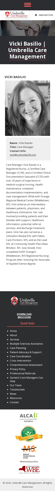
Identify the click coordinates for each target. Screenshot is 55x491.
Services (14, 339)
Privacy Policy (17, 369)
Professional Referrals (23, 373)
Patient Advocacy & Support (26, 352)
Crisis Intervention (20, 360)
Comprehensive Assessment (26, 365)
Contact (14, 402)
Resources (16, 398)
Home (13, 331)
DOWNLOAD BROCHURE (24, 316)
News (13, 393)
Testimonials (17, 389)
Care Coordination (20, 356)
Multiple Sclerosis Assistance (26, 343)
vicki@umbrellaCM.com (23, 155)
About (13, 335)
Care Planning (18, 348)
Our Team (16, 385)
